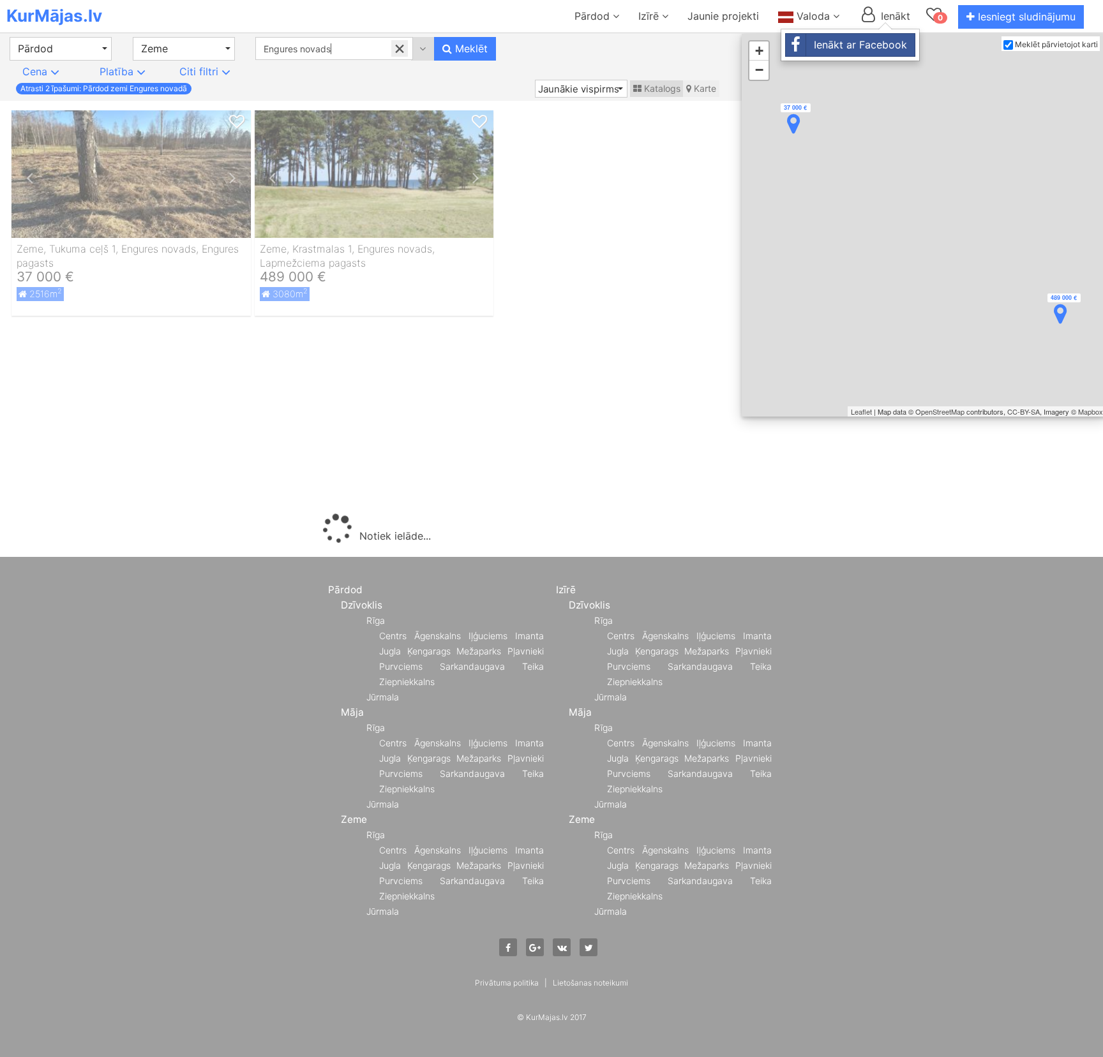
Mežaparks (478, 651)
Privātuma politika (507, 982)
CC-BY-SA (1023, 411)
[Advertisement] (374, 418)
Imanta (529, 635)
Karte (703, 88)
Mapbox (1090, 411)
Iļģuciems (488, 635)
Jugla (390, 651)
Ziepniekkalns (407, 681)
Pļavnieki (525, 651)
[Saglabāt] (236, 122)
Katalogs (661, 88)
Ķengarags (429, 651)
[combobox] (334, 48)
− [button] (759, 70)
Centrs (393, 635)
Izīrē (650, 16)
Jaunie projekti (723, 16)
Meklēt (470, 48)
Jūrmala (382, 696)
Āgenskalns (437, 635)
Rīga (375, 620)
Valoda (813, 16)
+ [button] (759, 51)
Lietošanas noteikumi (590, 982)
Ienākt (894, 16)
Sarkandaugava (472, 666)
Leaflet (861, 411)
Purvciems (401, 666)
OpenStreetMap (939, 411)
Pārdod (593, 16)
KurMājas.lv (54, 16)
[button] (61, 49)
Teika (533, 666)
